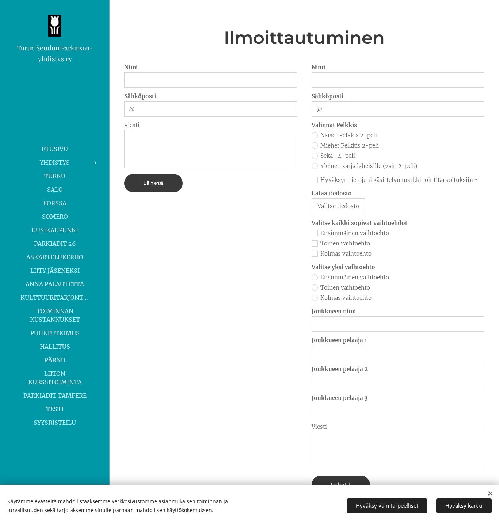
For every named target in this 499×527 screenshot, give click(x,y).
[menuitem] (54, 149)
